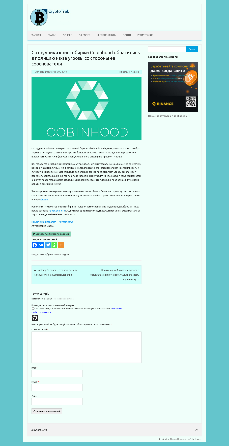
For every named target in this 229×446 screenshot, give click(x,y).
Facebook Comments (64, 299)
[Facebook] (35, 245)
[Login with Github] (35, 318)
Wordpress (195, 439)
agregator (48, 72)
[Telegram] (48, 245)
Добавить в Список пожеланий (52, 234)
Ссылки (67, 35)
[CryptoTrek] (50, 25)
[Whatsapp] (54, 245)
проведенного (57, 210)
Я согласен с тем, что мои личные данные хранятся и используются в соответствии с (77, 310)
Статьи (51, 35)
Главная (36, 35)
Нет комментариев (128, 72)
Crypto (65, 254)
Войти (127, 35)
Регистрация (145, 35)
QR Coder (84, 35)
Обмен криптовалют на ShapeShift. (169, 116)
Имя (35, 367)
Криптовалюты (106, 35)
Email (35, 382)
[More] (61, 245)
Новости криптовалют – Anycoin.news (52, 222)
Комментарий (40, 329)
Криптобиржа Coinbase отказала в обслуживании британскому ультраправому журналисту (114, 275)
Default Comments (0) (42, 299)
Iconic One (164, 439)
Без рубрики (46, 254)
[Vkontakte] (41, 245)
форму (44, 199)
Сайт (34, 396)
